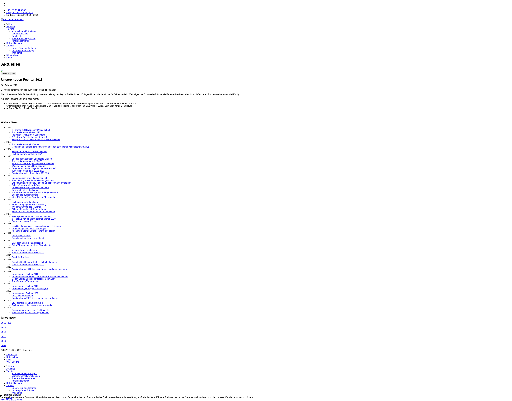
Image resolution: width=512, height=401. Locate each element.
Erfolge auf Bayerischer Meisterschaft (29, 151)
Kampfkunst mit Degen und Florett (28, 238)
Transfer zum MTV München (25, 281)
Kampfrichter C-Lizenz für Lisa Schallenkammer (34, 262)
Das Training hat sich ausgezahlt (27, 243)
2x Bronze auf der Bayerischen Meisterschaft (33, 163)
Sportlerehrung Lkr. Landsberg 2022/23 (30, 173)
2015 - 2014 (6, 323)
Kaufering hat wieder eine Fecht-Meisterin (31, 310)
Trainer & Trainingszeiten (23, 38)
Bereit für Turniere (20, 257)
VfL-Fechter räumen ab (22, 296)
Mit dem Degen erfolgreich (24, 250)
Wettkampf (17, 53)
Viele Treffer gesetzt (21, 236)
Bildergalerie (12, 55)
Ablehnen (18, 400)
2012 (3, 332)
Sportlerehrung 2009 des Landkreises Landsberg (35, 298)
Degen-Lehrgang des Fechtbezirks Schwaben (33, 279)
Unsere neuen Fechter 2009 (25, 293)
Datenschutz (12, 357)
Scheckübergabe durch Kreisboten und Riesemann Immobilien (41, 183)
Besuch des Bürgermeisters (25, 195)
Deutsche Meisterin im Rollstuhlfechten (30, 187)
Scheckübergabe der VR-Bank (26, 185)
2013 (3, 327)
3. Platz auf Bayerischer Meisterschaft (29, 137)
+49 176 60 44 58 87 (16, 10)
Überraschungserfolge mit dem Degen (30, 288)
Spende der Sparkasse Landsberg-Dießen (32, 159)
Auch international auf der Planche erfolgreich (33, 231)
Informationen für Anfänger (24, 31)
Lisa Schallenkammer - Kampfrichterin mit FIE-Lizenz (37, 226)
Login (9, 58)
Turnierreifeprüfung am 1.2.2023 (27, 161)
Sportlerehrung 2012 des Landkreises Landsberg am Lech (39, 269)
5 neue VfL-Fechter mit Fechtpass (28, 264)
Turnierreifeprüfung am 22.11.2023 (28, 171)
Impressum (11, 355)
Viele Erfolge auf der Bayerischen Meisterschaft (34, 197)
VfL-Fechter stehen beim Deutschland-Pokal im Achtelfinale (40, 276)
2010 (3, 341)
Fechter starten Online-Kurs (25, 202)
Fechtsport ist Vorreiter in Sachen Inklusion (32, 216)
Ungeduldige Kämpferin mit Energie (29, 228)
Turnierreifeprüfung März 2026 (26, 132)
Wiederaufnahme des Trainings (26, 207)
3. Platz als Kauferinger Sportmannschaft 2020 (34, 219)
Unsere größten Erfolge (23, 50)
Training (10, 29)
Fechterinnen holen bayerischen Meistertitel (32, 305)
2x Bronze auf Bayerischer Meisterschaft (31, 130)
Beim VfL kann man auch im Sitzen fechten (32, 245)
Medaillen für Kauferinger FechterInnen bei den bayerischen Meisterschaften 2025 (50, 147)
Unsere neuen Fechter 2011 (25, 274)
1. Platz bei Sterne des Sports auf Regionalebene (35, 192)
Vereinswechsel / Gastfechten (20, 35)
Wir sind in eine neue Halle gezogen (29, 166)
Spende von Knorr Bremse (24, 221)
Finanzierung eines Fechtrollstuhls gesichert (33, 180)
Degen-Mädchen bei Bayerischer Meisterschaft (34, 168)
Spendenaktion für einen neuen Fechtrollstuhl (33, 212)
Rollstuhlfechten (14, 43)
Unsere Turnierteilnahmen (24, 48)
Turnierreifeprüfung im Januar (26, 144)
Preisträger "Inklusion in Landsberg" (29, 135)
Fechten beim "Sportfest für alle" (27, 154)
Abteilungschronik (20, 41)
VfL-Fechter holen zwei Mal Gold (27, 303)
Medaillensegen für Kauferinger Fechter (30, 312)
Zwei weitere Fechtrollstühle (25, 190)
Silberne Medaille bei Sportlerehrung (29, 209)
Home (11, 24)
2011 (3, 336)
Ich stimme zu (6, 400)
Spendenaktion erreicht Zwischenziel (29, 178)
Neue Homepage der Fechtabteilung (29, 204)
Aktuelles (10, 26)
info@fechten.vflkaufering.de (19, 12)
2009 (3, 345)
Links (8, 359)
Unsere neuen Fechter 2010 (25, 286)
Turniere (10, 46)
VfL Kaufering (12, 362)
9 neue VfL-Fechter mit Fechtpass (28, 252)
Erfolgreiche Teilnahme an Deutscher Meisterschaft (36, 139)
